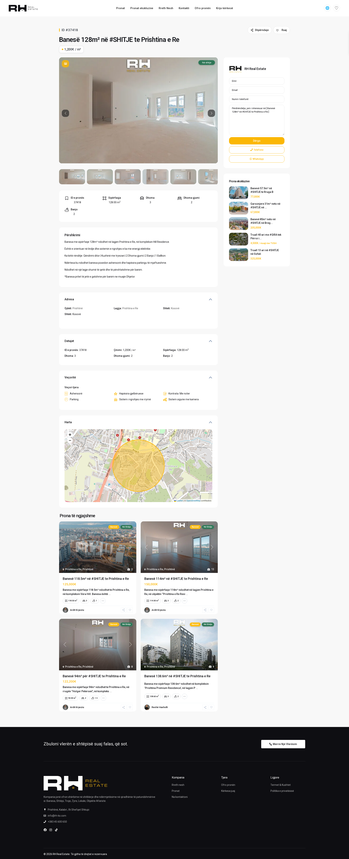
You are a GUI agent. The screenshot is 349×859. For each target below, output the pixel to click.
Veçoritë (70, 377)
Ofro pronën (203, 8)
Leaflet (179, 500)
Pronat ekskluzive (141, 8)
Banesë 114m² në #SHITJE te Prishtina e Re (176, 579)
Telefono (258, 149)
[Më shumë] (103, 601)
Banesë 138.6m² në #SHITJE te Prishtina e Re (177, 676)
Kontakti (184, 8)
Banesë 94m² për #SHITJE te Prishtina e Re (94, 676)
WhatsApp (258, 159)
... (110, 594)
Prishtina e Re (130, 308)
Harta (68, 422)
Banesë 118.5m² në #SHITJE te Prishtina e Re (96, 579)
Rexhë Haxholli (160, 707)
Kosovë (175, 308)
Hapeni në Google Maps (78, 321)
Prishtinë (78, 308)
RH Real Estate (255, 69)
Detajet (69, 341)
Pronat (120, 8)
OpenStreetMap (193, 500)
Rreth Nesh (166, 8)
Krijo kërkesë (224, 8)
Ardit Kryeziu (77, 610)
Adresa (69, 299)
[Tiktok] (56, 829)
